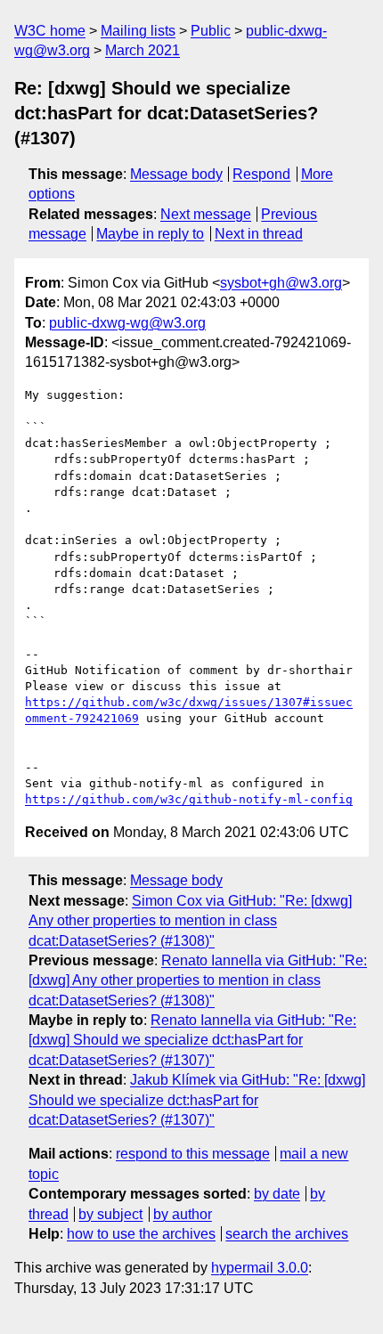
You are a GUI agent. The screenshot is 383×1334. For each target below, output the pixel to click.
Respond (261, 174)
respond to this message (193, 1153)
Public (211, 30)
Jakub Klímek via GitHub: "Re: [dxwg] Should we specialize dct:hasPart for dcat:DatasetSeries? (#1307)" (197, 1099)
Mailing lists (138, 30)
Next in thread (259, 233)
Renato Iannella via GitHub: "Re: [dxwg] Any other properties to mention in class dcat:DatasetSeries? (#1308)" (198, 980)
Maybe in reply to (150, 233)
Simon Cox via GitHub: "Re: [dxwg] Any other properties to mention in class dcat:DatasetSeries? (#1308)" (190, 920)
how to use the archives (141, 1233)
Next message (205, 214)
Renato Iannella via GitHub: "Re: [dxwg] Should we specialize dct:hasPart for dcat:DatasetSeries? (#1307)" (192, 1040)
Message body (176, 174)
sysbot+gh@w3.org (281, 282)
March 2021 (142, 50)
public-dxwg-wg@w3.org (127, 322)
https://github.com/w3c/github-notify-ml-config (189, 799)
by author (182, 1214)
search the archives (286, 1233)
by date (277, 1193)
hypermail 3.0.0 (259, 1267)
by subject (110, 1214)
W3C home (50, 30)
